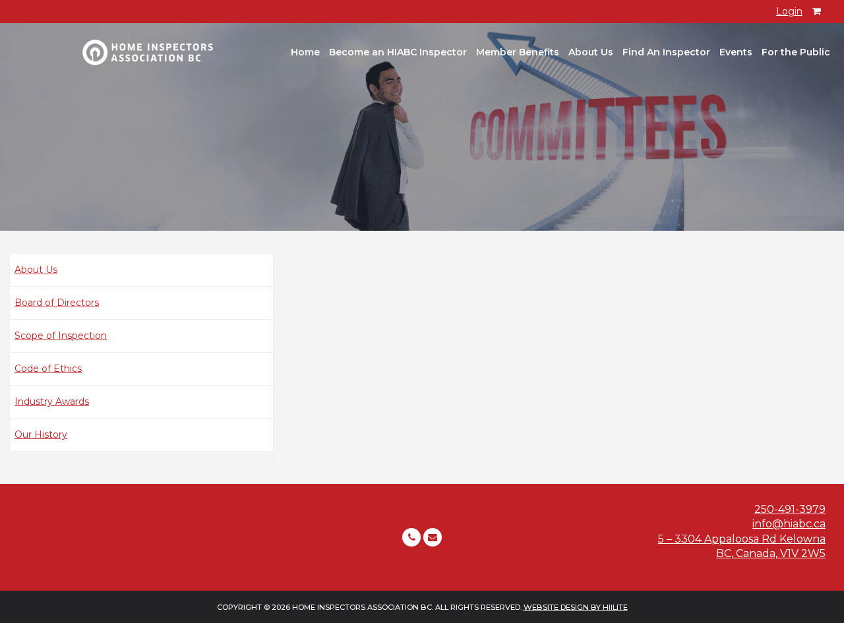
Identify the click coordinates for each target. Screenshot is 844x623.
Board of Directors (57, 303)
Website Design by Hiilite (576, 607)
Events (735, 52)
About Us (590, 52)
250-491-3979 (790, 509)
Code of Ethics (48, 368)
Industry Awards (52, 401)
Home (305, 52)
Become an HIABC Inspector (398, 52)
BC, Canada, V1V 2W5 (771, 553)
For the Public (796, 52)
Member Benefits (517, 52)
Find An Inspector (666, 52)
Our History (41, 434)
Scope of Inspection (61, 335)
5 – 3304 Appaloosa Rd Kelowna (742, 539)
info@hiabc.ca (789, 524)
